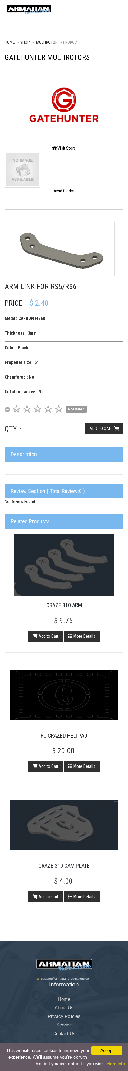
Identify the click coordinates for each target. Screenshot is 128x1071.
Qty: (12, 428)
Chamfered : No (19, 377)
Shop (25, 42)
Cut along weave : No (24, 391)
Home (10, 42)
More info (115, 1063)
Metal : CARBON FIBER (25, 318)
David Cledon (64, 190)
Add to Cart (48, 636)
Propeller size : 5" (21, 362)
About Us (64, 1007)
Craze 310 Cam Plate (64, 865)
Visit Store (66, 148)
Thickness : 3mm (21, 333)
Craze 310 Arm (64, 605)
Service (64, 1024)
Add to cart (101, 428)
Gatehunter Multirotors (47, 57)
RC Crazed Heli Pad (64, 735)
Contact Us (64, 1033)
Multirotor (46, 42)
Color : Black (16, 347)
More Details (83, 636)
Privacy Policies (64, 1016)
